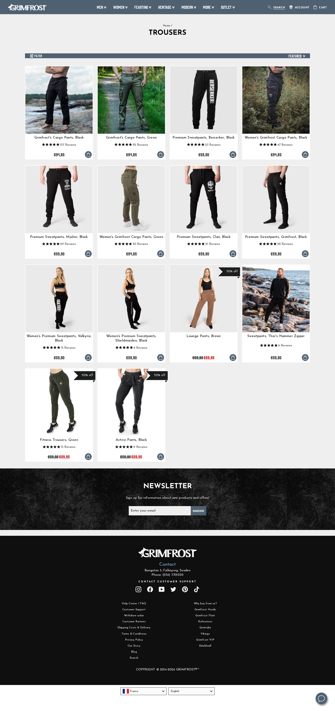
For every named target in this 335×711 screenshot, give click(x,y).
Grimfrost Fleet (205, 615)
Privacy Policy (134, 639)
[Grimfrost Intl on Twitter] (173, 589)
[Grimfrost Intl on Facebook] (150, 589)
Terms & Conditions (134, 633)
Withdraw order (134, 615)
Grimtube (205, 627)
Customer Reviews (134, 621)
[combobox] (143, 691)
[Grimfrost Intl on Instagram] (138, 589)
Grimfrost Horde (205, 609)
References (205, 621)
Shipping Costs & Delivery (133, 627)
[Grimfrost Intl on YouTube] (162, 589)
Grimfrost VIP (205, 639)
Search (134, 657)
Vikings (205, 633)
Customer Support (134, 609)
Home (166, 25)
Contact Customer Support (167, 581)
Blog (134, 651)
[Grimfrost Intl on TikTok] (196, 589)
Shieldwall (205, 645)
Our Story (134, 645)
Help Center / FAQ (134, 603)
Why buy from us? (205, 603)
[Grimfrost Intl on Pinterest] (185, 589)
